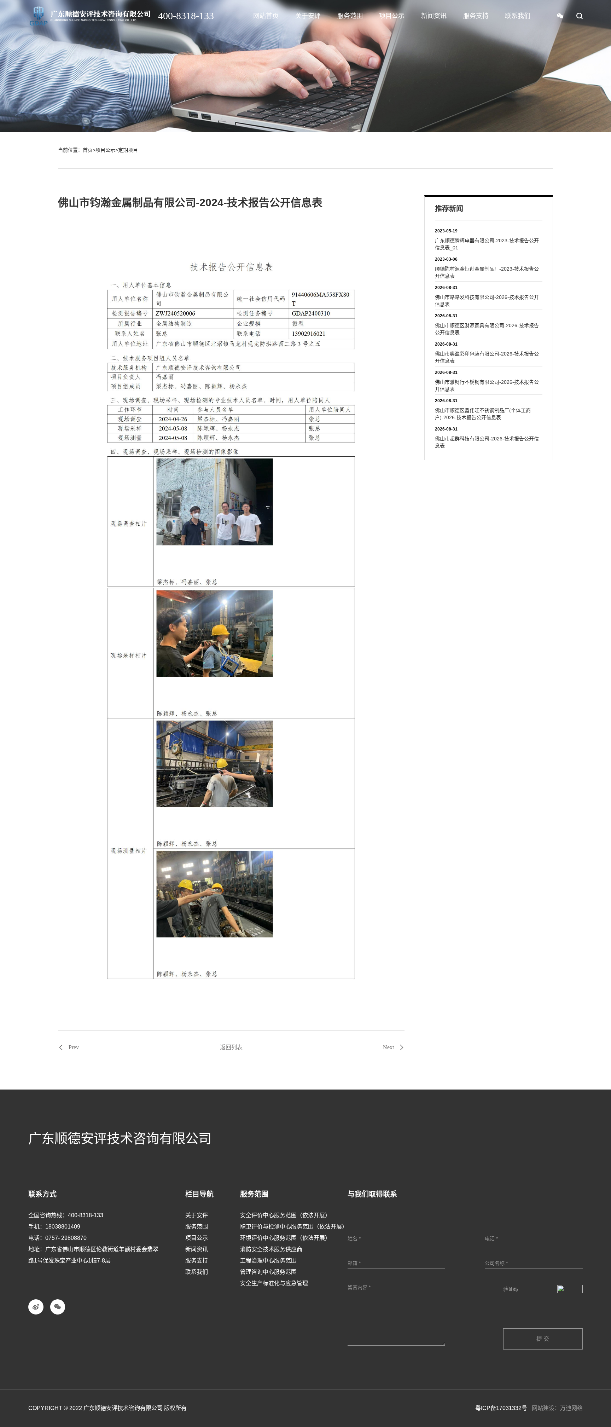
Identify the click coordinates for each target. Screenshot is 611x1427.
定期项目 (128, 150)
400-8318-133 (85, 1215)
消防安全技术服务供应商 (271, 1249)
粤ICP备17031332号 (501, 1408)
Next (388, 1047)
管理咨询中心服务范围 (268, 1272)
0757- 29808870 (66, 1238)
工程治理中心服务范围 (268, 1261)
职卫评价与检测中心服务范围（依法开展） (294, 1227)
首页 (88, 150)
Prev (74, 1047)
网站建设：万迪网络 (557, 1408)
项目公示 (105, 150)
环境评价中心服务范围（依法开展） (285, 1238)
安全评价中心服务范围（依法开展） (285, 1215)
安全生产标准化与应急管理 (274, 1283)
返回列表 (231, 1047)
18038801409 (62, 1227)
